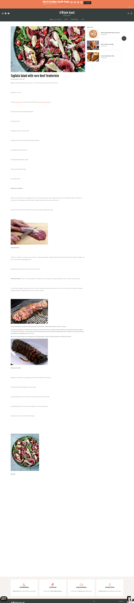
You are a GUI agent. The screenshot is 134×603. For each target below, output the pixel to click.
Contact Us (121, 601)
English (129, 7)
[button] (130, 602)
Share (14, 474)
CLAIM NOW (87, 2)
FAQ (94, 601)
